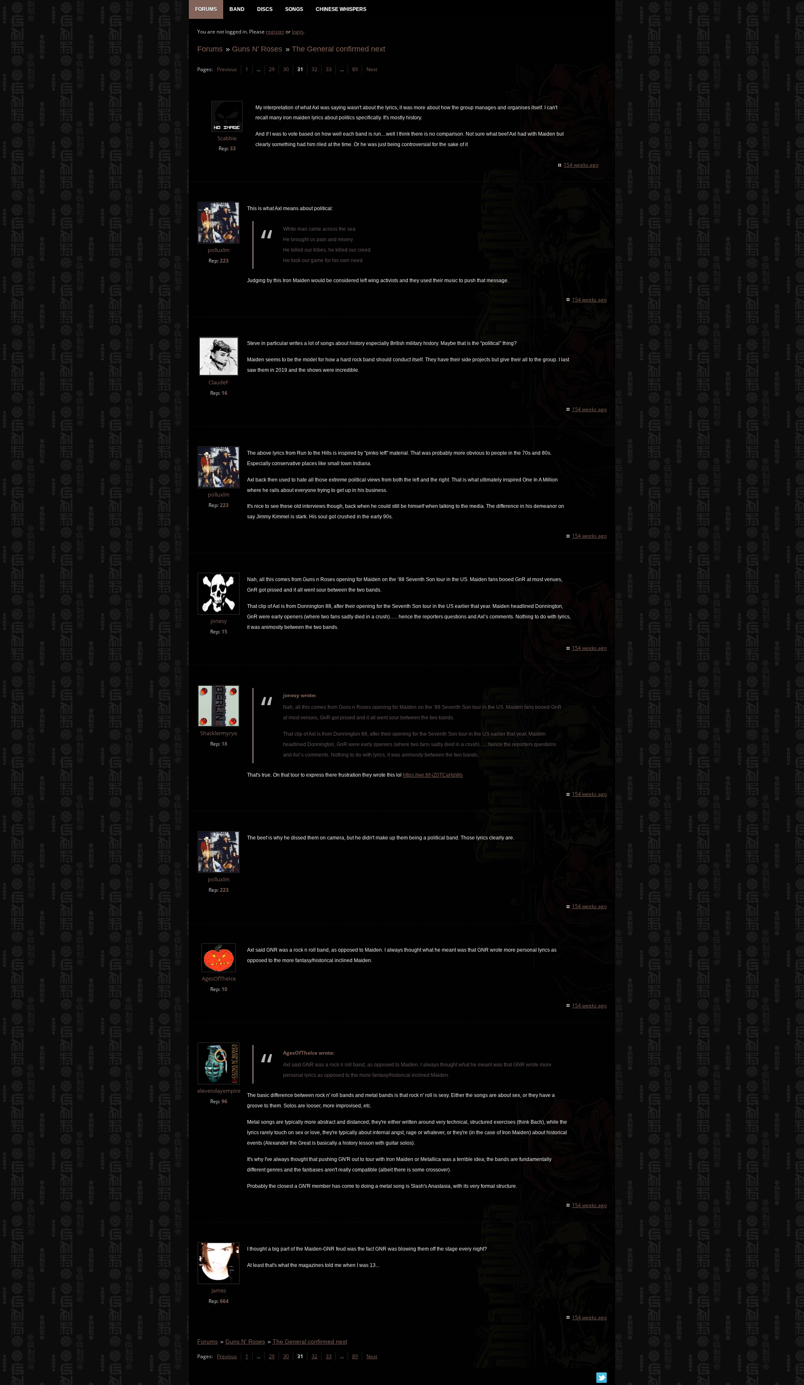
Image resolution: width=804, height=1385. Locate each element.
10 (224, 989)
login (297, 31)
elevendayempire (218, 1090)
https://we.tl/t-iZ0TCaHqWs (433, 775)
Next (371, 69)
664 (224, 1301)
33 (329, 69)
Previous (227, 69)
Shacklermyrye (218, 733)
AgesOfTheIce (219, 978)
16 (224, 393)
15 (224, 631)
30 (286, 69)
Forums (210, 48)
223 (224, 260)
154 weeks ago (581, 164)
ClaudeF (219, 382)
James (218, 1290)
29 (272, 69)
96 (224, 1101)
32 (314, 69)
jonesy (219, 621)
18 (224, 744)
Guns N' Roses (257, 48)
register (275, 31)
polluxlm (218, 250)
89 (355, 69)
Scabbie (227, 138)
